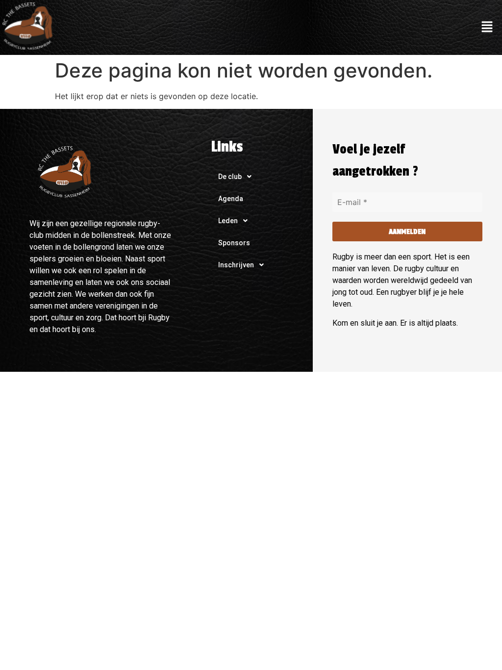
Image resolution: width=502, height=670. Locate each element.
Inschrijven (236, 265)
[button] (487, 27)
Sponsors (234, 243)
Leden (228, 221)
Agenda (230, 199)
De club (230, 176)
